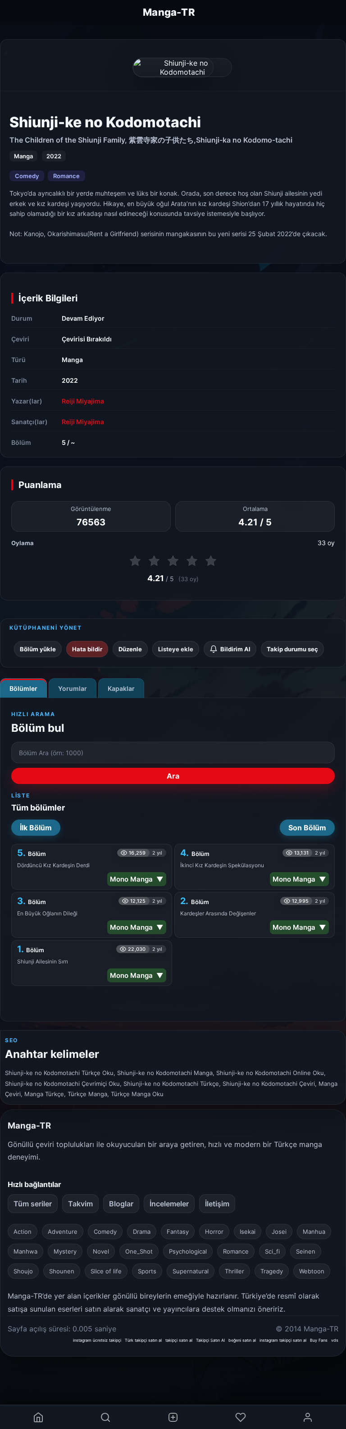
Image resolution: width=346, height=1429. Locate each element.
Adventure (62, 1231)
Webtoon (311, 1271)
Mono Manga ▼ (137, 879)
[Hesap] (307, 1417)
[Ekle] (173, 1417)
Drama (141, 1231)
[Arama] (106, 1417)
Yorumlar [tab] (72, 688)
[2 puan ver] (154, 561)
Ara (173, 775)
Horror (214, 1231)
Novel (101, 1251)
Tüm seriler (33, 1203)
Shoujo (23, 1271)
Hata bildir (87, 649)
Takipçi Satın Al (210, 1340)
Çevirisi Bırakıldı (87, 339)
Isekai (247, 1231)
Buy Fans (319, 1340)
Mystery (65, 1251)
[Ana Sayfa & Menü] (38, 1417)
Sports (147, 1271)
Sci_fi (272, 1251)
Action (23, 1231)
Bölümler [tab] (23, 688)
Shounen (61, 1271)
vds (334, 1340)
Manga (72, 359)
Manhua (314, 1231)
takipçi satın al (178, 1340)
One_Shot (139, 1251)
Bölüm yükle (38, 649)
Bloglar (121, 1203)
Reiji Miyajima (83, 401)
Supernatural (191, 1271)
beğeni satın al (242, 1340)
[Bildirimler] (240, 1417)
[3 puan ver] (173, 561)
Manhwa (25, 1251)
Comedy (27, 175)
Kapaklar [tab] (121, 688)
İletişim (217, 1203)
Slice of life (106, 1271)
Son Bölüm (307, 827)
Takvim (80, 1203)
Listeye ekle (175, 649)
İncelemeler (169, 1203)
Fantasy (178, 1231)
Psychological (188, 1251)
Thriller (234, 1271)
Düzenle (130, 649)
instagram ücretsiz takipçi (97, 1340)
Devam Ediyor (83, 318)
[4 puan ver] (192, 561)
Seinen (305, 1251)
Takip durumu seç (292, 649)
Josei (279, 1231)
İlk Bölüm (36, 827)
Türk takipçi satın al (143, 1340)
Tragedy (271, 1271)
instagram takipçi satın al (283, 1340)
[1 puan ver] (135, 561)
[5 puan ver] (211, 561)
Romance (66, 175)
